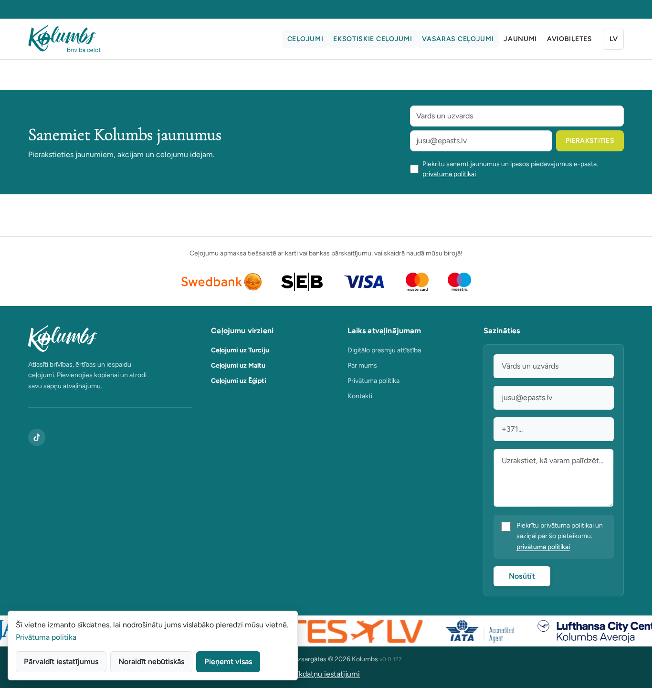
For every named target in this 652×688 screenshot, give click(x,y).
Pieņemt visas (228, 661)
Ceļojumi (305, 39)
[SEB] (301, 282)
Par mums (362, 365)
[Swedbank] (221, 282)
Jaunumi (520, 39)
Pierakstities (590, 141)
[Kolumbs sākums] (110, 338)
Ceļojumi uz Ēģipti (238, 381)
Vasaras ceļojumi (458, 39)
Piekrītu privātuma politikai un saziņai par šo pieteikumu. (559, 536)
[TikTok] (36, 437)
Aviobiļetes (569, 39)
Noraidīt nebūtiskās (151, 661)
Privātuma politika (373, 381)
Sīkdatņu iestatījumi (326, 673)
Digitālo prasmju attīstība (384, 350)
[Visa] (364, 282)
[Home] (64, 39)
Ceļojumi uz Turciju (240, 350)
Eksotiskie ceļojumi (372, 39)
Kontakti (359, 396)
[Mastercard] (417, 282)
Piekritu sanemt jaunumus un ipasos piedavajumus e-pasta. (510, 169)
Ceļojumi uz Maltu (238, 365)
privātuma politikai (449, 174)
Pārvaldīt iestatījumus (61, 661)
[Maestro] (459, 282)
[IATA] (472, 631)
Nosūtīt (522, 576)
